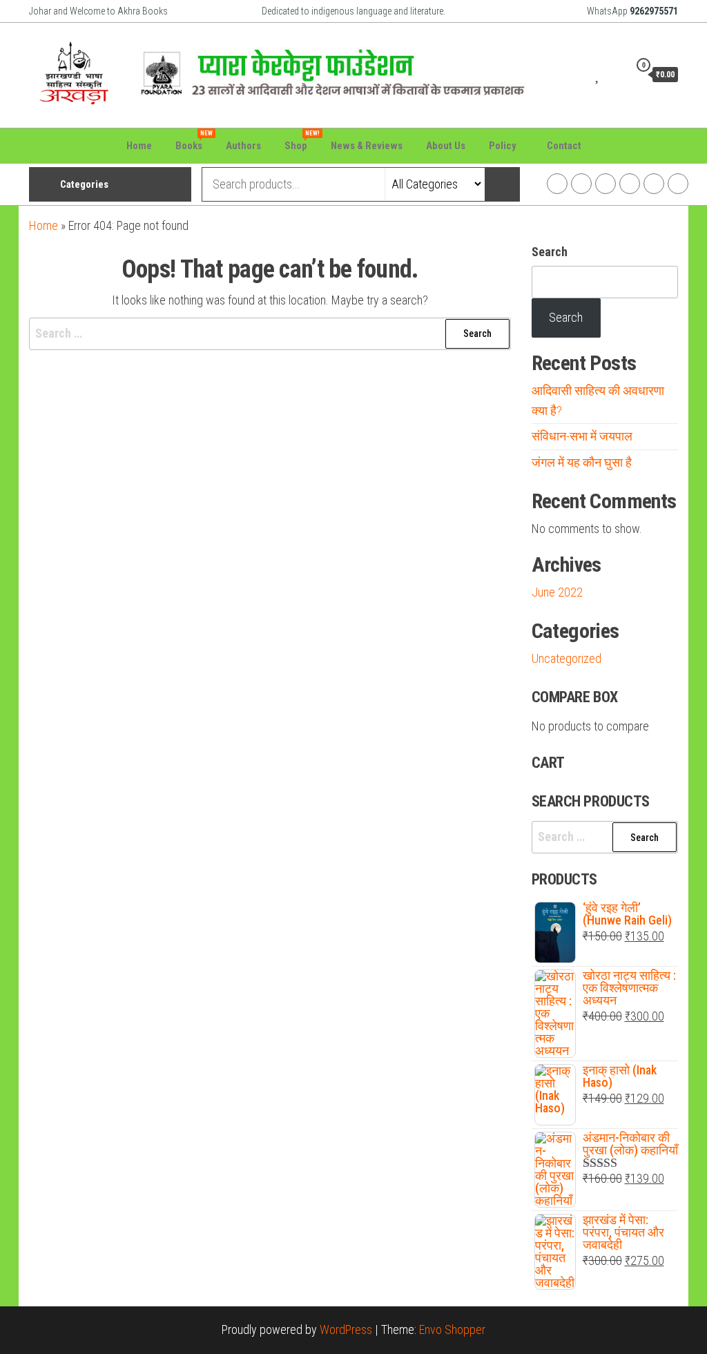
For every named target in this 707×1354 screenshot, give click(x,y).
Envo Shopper (452, 1329)
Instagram (581, 183)
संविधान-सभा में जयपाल (582, 436)
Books (194, 141)
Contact (564, 145)
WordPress (346, 1329)
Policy (502, 145)
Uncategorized (566, 658)
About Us (445, 145)
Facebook (557, 183)
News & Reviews (367, 145)
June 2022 (557, 592)
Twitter (605, 183)
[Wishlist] (598, 74)
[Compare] (581, 74)
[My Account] (615, 74)
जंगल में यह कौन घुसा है (582, 462)
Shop (301, 141)
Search (550, 251)
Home (139, 145)
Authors (243, 145)
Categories (84, 184)
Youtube (629, 183)
